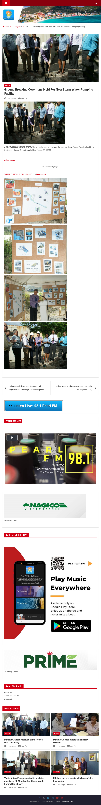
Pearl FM (23, 98)
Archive (7, 85)
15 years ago (11, 98)
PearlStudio (41, 174)
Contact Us (9, 699)
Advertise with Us (11, 695)
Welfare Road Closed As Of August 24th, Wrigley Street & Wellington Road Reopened (26, 388)
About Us (8, 692)
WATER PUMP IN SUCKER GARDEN (18, 174)
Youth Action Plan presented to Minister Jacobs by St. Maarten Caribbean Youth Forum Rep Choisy (24, 781)
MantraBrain (68, 801)
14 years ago (11, 746)
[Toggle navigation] (13, 3)
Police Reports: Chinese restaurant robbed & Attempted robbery (74, 388)
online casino (9, 160)
